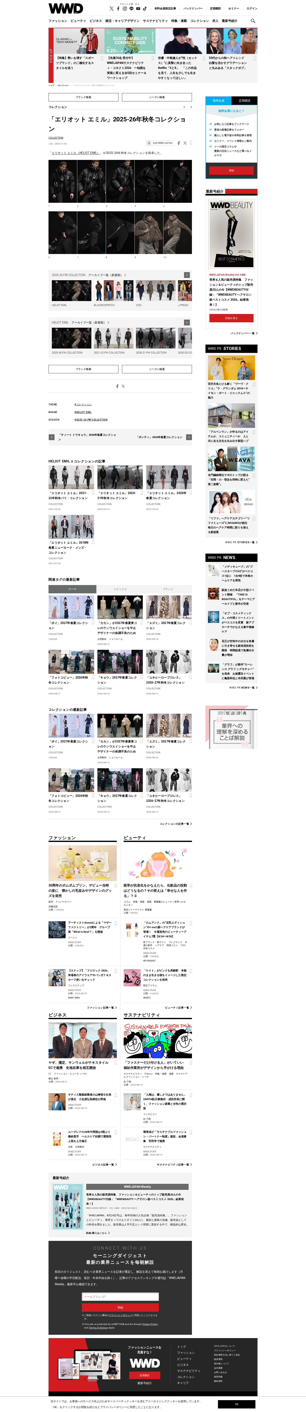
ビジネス (96, 21)
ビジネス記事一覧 (103, 1164)
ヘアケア (159, 945)
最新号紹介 (230, 21)
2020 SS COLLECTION (191, 352)
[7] (91, 232)
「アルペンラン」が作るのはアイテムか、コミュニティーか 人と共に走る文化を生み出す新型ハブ (228, 436)
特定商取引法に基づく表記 (227, 1355)
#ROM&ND (149, 960)
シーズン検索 (157, 97)
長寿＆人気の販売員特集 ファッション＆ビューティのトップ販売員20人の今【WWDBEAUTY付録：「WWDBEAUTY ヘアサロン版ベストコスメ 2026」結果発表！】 (135, 1199)
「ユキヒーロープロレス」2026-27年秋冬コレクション (165, 680)
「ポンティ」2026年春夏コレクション (159, 437)
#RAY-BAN (74, 997)
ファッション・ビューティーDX (70, 1073)
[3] (120, 181)
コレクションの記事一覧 (174, 823)
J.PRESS (183, 305)
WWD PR (240, 542)
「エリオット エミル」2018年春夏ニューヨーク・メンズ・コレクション (69, 547)
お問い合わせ (220, 1372)
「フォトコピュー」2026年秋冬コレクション (68, 680)
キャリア (183, 1383)
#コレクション (83, 404)
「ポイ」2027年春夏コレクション (68, 625)
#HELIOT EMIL (83, 412)
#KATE (147, 997)
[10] (177, 232)
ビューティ (78, 21)
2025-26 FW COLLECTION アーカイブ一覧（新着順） (87, 275)
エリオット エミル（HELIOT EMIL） (76, 152)
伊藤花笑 (53, 906)
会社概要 (218, 1368)
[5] (177, 181)
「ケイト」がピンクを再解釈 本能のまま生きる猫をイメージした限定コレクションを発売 (165, 975)
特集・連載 (179, 21)
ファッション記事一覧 (100, 1007)
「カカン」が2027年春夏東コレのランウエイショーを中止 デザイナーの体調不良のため (117, 628)
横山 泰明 (53, 1078)
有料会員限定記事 (165, 8)
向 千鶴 (127, 1081)
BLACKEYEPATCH (104, 305)
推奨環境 (218, 1359)
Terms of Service (98, 1327)
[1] (63, 181)
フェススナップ (76, 985)
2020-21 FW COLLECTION (151, 352)
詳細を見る (231, 318)
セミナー (233, 8)
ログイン (252, 8)
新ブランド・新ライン (154, 942)
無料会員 (218, 100)
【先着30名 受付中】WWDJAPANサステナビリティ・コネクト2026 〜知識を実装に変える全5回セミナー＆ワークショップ (127, 68)
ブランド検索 (83, 97)
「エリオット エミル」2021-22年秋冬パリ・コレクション (68, 495)
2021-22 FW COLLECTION (109, 352)
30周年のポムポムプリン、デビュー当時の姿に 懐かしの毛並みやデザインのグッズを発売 (80, 890)
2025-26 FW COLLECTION (67, 352)
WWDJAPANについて (224, 1346)
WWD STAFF (74, 942)
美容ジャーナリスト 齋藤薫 (138, 909)
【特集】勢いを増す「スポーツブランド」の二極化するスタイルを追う (75, 63)
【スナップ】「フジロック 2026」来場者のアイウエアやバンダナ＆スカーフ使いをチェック (89, 975)
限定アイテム (150, 985)
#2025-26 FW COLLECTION (91, 419)
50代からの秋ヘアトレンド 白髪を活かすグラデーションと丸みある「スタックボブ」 (228, 63)
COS (138, 305)
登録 (231, 170)
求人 (215, 21)
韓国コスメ (172, 945)
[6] (63, 232)
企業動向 (102, 639)
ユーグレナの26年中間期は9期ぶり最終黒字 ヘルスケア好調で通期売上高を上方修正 (89, 1136)
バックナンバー (193, 8)
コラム (127, 901)
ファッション (58, 21)
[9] (149, 232)
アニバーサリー (64, 901)
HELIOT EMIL (59, 305)
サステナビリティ (155, 21)
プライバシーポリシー (120, 1315)
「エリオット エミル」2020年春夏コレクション (166, 495)
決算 (70, 1147)
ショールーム (116, 639)
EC (50, 1073)
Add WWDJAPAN (162, 143)
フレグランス (175, 942)
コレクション (199, 21)
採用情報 (218, 1377)
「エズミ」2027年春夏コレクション (166, 625)
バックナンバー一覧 (243, 333)
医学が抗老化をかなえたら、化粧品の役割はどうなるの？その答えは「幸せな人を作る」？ (155, 890)
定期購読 (215, 8)
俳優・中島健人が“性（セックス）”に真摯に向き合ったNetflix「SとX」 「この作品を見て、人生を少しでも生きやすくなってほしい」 (177, 68)
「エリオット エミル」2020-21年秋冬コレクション (116, 495)
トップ (181, 1346)
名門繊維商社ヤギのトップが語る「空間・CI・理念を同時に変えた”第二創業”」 (229, 479)
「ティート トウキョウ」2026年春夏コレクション (87, 437)
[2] (91, 181)
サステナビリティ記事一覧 (173, 1164)
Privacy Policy (150, 1324)
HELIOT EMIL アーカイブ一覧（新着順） (79, 322)
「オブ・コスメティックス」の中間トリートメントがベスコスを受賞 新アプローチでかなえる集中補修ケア (238, 622)
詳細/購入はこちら (96, 1233)
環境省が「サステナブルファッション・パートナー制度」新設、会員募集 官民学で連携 (165, 1136)
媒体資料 (218, 1381)
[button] (254, 21)
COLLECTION (56, 137)
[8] (120, 232)
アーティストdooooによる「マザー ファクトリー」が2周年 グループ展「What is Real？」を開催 (90, 927)
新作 (51, 901)
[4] (149, 181)
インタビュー (150, 1114)
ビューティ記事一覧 (177, 1007)
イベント (72, 937)
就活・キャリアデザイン (122, 21)
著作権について (221, 1363)
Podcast (148, 1073)
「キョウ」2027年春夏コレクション (117, 680)
